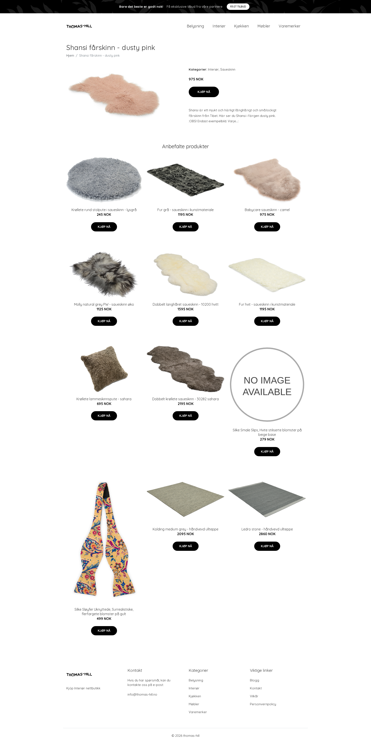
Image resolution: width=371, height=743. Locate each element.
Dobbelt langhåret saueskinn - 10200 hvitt (186, 304)
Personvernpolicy (263, 704)
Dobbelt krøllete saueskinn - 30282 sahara (185, 399)
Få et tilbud (238, 6)
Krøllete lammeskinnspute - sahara (103, 399)
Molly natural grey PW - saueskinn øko (104, 304)
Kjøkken (241, 26)
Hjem (70, 55)
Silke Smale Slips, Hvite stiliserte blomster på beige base (267, 432)
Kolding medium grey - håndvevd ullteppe (185, 529)
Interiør (219, 26)
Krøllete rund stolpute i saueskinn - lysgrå (104, 210)
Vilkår (254, 696)
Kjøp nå (204, 92)
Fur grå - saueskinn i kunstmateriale (185, 210)
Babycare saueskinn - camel (267, 210)
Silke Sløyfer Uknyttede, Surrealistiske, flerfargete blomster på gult (104, 611)
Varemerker (289, 26)
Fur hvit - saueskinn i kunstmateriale (267, 304)
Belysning (195, 26)
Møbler (263, 26)
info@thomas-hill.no (142, 694)
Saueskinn (227, 69)
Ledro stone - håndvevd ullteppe (267, 529)
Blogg (254, 680)
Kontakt (256, 688)
